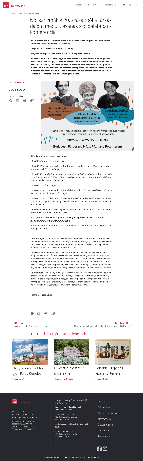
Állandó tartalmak (107, 413)
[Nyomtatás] (25, 100)
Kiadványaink (105, 419)
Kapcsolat (109, 5)
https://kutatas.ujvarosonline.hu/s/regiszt (51, 220)
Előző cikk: (31, 324)
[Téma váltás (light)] (130, 4)
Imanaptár (103, 430)
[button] (31, 100)
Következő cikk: (101, 324)
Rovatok (96, 5)
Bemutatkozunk (82, 5)
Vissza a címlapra (17, 13)
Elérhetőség (104, 407)
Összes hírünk (34, 13)
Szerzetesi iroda (17, 89)
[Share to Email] (18, 100)
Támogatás (104, 436)
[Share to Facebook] (12, 100)
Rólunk (101, 401)
